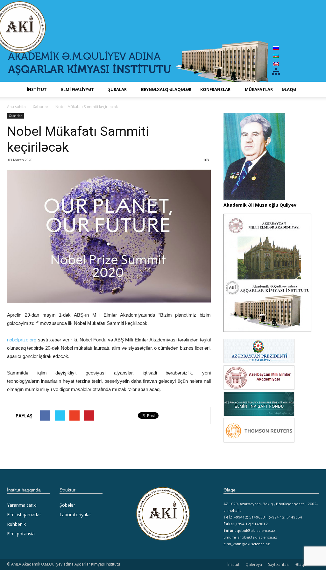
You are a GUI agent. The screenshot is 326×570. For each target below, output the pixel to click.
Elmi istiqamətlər (24, 515)
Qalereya (253, 564)
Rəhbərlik (16, 524)
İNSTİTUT (37, 89)
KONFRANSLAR (215, 89)
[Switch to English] (276, 64)
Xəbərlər (15, 115)
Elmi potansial (21, 534)
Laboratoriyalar (75, 515)
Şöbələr (67, 505)
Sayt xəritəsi (278, 564)
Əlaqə (289, 89)
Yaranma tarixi (22, 505)
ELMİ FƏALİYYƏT (77, 89)
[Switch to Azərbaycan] (276, 56)
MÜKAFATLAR (259, 89)
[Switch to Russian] (276, 48)
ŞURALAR (117, 89)
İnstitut (233, 564)
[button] (311, 89)
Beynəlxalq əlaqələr (166, 89)
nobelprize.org (21, 339)
